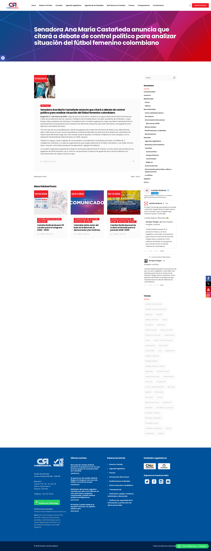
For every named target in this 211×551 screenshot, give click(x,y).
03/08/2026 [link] (75, 484)
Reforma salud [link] (151, 423)
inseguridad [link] (169, 376)
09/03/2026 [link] (41, 194)
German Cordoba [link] (152, 356)
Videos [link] (148, 106)
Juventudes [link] (151, 159)
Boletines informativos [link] (154, 145)
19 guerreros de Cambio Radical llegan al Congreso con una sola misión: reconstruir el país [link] (84, 480)
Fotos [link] (147, 102)
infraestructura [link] (152, 376)
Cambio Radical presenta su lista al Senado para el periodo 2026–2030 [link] (123, 227)
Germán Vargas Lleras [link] (154, 366)
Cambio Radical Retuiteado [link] (160, 257)
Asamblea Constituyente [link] (155, 309)
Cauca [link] (164, 319)
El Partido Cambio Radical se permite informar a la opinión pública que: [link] (83, 507)
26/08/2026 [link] (75, 473)
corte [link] (147, 340)
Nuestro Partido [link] (116, 464)
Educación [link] (163, 345)
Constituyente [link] (166, 330)
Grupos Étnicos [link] (152, 155)
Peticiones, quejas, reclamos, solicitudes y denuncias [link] (121, 495)
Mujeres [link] (149, 162)
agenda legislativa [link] (153, 304)
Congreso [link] (161, 325)
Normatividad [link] (150, 109)
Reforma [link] (148, 407)
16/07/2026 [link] (75, 500)
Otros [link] (88, 222)
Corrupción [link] (169, 335)
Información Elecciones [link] (49, 219)
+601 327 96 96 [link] (47, 494)
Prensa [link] (112, 473)
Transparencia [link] (115, 490)
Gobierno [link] (149, 371)
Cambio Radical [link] (50, 161)
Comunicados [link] (81, 219)
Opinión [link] (147, 179)
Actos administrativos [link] (154, 113)
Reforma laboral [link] (152, 413)
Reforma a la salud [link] (164, 407)
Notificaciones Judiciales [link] (155, 130)
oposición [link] (159, 392)
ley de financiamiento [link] (154, 387)
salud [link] (168, 428)
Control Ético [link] (151, 152)
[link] (3, 58)
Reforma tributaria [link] (153, 428)
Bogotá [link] (159, 314)
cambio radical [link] (151, 319)
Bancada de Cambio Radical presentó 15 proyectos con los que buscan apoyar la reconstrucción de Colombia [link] (85, 468)
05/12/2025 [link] (114, 194)
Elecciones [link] (150, 351)
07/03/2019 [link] (40, 78)
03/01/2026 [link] (78, 194)
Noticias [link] (45, 106)
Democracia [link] (150, 345)
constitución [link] (150, 330)
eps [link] (160, 351)
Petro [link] (159, 397)
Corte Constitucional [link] (163, 340)
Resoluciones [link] (150, 134)
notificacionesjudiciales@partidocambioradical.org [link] (50, 511)
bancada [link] (148, 314)
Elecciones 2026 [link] (152, 123)
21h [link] (164, 261)
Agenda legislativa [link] (117, 469)
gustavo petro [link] (163, 371)
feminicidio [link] (170, 351)
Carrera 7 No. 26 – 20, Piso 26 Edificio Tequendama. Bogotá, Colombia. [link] (45, 486)
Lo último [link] (93, 219)
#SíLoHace (162, 218)
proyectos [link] (167, 402)
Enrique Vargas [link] (155, 261)
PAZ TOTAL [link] (149, 397)
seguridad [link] (149, 433)
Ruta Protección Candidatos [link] (121, 485)
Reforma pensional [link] (153, 418)
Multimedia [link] (148, 99)
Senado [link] (161, 433)
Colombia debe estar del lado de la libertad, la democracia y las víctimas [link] (87, 227)
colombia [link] (149, 325)
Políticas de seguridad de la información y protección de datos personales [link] (120, 502)
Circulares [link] (149, 116)
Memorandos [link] (150, 127)
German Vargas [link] (151, 361)
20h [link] (167, 203)
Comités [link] (148, 148)
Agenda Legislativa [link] (120, 219)
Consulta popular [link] (153, 335)
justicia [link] (148, 382)
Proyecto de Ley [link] (152, 402)
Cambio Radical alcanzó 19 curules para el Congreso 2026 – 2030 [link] (50, 227)
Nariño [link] (148, 392)
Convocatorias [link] (151, 166)
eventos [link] (147, 95)
